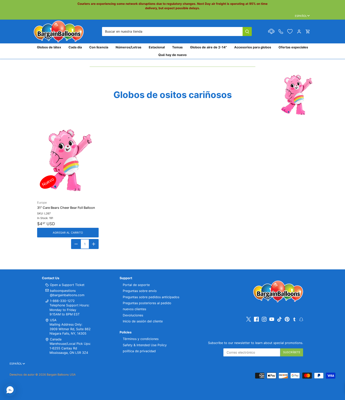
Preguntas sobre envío (140, 291)
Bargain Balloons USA (61, 374)
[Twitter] (248, 319)
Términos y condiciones (141, 339)
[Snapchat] (301, 319)
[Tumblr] (294, 319)
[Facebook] (256, 319)
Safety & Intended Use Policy (145, 345)
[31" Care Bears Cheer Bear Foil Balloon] (68, 160)
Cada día (75, 47)
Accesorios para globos (252, 47)
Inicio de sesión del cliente (143, 321)
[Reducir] (76, 244)
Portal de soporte (136, 285)
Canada (55, 339)
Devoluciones (133, 315)
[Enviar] (247, 31)
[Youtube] (271, 319)
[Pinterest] (287, 319)
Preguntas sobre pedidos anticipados (151, 297)
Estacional (157, 47)
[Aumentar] (93, 244)
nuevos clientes (134, 309)
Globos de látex (49, 47)
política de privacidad (139, 351)
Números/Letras (128, 47)
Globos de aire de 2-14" (208, 47)
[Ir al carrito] (307, 31)
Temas (177, 47)
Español (301, 15)
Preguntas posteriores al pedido (147, 303)
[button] (10, 390)
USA (53, 320)
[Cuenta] (299, 31)
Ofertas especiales (293, 47)
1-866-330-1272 (62, 301)
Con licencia (98, 47)
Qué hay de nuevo (172, 55)
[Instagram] (264, 319)
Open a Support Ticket (66, 285)
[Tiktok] (279, 319)
